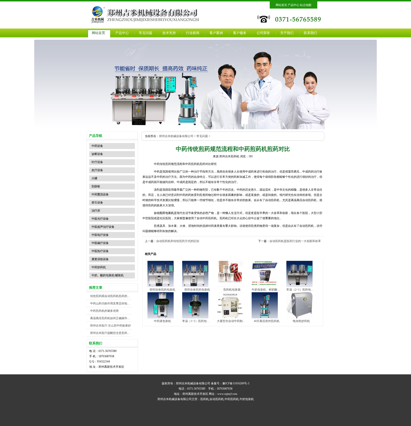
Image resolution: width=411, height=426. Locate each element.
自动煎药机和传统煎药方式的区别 (177, 241)
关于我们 (287, 33)
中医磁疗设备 (100, 243)
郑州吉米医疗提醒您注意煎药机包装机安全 (117, 333)
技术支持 (169, 33)
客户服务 (239, 33)
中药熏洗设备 (100, 194)
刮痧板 (96, 186)
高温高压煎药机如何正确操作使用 (111, 318)
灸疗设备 (97, 170)
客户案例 (216, 33)
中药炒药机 (99, 267)
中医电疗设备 (100, 235)
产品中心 (293, 5)
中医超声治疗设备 (103, 226)
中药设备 (97, 146)
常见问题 (145, 33)
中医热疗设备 (100, 251)
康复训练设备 (100, 259)
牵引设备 (97, 202)
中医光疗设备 (100, 218)
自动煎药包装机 (164, 213)
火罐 (94, 178)
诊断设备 (97, 154)
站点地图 (305, 5)
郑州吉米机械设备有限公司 (176, 136)
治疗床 (96, 210)
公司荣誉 (263, 33)
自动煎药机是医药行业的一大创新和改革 (295, 241)
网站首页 (281, 5)
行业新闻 (192, 33)
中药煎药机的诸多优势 (104, 310)
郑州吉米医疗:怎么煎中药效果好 (110, 325)
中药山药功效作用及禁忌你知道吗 (111, 303)
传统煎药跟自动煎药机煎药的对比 (111, 296)
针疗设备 (97, 162)
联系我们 (310, 33)
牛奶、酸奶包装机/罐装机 (108, 275)
